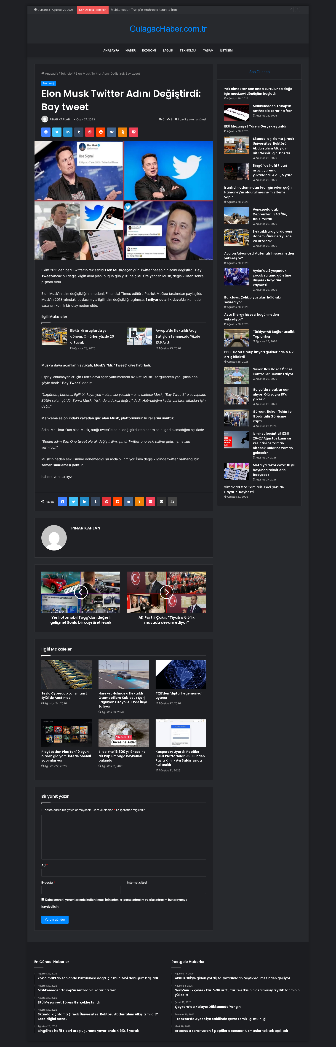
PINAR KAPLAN (60, 119)
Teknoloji (188, 50)
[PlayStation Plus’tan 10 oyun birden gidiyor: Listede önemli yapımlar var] (66, 733)
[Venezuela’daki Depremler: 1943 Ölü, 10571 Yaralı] (236, 215)
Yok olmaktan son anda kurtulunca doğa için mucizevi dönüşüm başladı (258, 91)
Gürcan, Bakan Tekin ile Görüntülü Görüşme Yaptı (272, 416)
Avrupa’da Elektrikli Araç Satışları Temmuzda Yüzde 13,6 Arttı (178, 336)
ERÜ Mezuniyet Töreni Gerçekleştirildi (138, 9)
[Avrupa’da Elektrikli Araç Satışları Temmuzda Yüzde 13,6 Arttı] (139, 336)
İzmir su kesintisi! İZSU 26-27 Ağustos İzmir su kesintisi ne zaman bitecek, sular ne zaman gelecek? (273, 443)
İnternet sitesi (137, 882)
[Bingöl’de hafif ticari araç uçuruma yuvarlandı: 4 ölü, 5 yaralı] (236, 171)
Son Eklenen (259, 72)
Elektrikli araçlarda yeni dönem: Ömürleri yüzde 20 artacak (92, 336)
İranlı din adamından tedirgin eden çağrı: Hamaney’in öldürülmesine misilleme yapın (258, 192)
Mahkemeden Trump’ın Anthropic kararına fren (272, 108)
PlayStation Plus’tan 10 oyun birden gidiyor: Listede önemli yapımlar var (66, 756)
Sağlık (168, 50)
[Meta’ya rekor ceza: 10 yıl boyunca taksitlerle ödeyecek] (236, 471)
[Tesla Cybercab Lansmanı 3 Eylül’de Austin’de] (66, 674)
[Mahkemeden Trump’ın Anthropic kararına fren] (236, 112)
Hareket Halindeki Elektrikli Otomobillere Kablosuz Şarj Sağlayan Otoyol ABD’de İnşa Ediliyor (123, 700)
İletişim (226, 50)
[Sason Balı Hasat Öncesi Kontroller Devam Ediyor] (236, 375)
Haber (130, 50)
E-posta (48, 882)
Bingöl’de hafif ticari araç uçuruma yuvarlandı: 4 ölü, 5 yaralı (273, 170)
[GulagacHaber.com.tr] (168, 28)
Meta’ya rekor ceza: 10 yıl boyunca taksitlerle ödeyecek (274, 470)
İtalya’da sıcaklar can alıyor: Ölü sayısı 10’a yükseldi (271, 394)
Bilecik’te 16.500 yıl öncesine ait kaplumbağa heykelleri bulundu (122, 756)
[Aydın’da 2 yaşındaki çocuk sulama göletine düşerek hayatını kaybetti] (236, 276)
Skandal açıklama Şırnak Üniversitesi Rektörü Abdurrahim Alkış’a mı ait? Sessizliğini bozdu (273, 145)
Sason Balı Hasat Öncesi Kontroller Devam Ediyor (273, 371)
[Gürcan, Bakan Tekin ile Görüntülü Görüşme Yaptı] (236, 417)
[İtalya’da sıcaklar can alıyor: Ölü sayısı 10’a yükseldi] (236, 395)
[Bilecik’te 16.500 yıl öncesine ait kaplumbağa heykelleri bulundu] (124, 733)
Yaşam (208, 50)
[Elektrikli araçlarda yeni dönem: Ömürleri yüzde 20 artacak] (54, 336)
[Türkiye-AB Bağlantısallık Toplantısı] (236, 338)
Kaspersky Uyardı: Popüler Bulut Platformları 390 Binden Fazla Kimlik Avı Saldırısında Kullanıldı (180, 758)
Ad (44, 865)
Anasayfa (111, 50)
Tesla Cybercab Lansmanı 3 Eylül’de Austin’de (64, 695)
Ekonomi (149, 50)
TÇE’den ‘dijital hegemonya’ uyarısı (179, 695)
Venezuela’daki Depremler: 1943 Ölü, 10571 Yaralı (270, 214)
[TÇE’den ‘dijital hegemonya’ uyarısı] (181, 674)
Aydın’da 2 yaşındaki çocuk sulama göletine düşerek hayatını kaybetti (272, 277)
